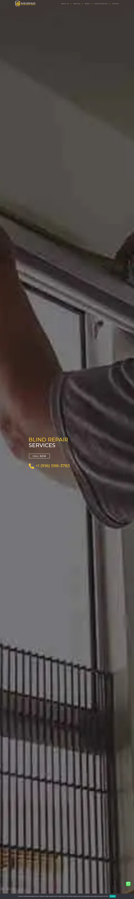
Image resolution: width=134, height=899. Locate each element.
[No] (132, 896)
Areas (87, 3)
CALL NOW (39, 456)
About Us (65, 3)
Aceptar (112, 896)
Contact (115, 3)
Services (76, 3)
